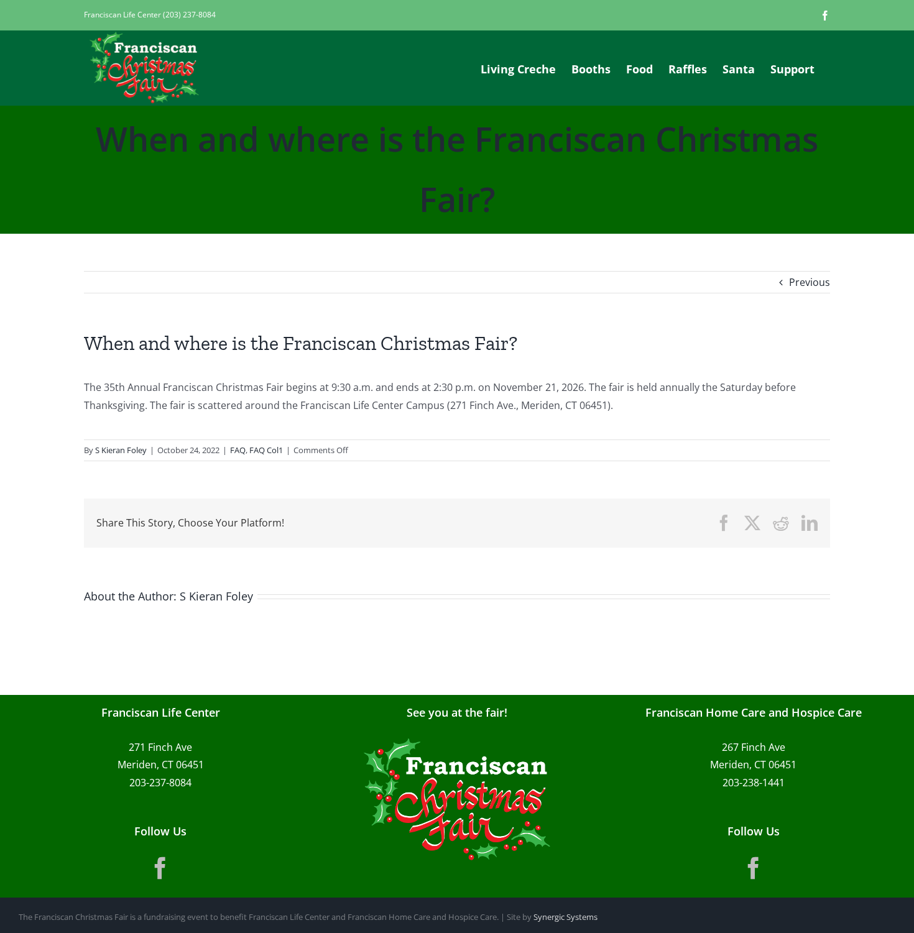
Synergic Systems (565, 916)
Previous (809, 282)
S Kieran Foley (121, 450)
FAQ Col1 (266, 450)
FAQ (238, 450)
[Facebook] (160, 868)
